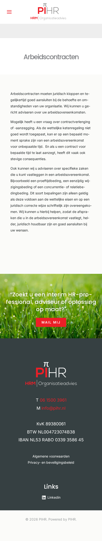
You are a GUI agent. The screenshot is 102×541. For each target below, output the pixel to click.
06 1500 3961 (53, 400)
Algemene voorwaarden (51, 456)
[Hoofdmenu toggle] (9, 11)
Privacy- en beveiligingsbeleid (51, 462)
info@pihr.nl (53, 408)
